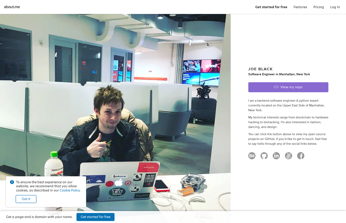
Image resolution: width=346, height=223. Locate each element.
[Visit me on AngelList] (288, 158)
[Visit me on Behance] (251, 158)
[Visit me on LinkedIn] (276, 158)
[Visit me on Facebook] (300, 158)
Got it (26, 199)
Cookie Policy (70, 190)
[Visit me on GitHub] (264, 158)
